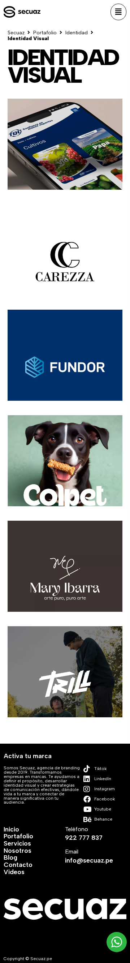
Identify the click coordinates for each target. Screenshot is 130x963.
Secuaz (16, 33)
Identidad (76, 33)
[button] (118, 12)
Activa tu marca (28, 756)
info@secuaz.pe (89, 860)
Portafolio (45, 33)
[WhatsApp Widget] (117, 942)
